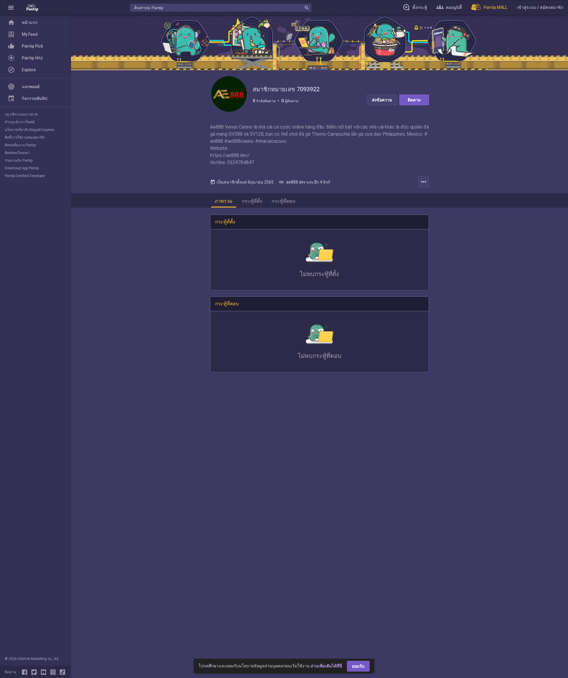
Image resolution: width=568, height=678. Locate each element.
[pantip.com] (32, 7)
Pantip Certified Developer (25, 176)
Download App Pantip (22, 168)
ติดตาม (414, 100)
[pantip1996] (44, 672)
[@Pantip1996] (35, 672)
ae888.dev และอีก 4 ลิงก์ (304, 182)
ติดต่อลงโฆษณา (17, 153)
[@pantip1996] (62, 672)
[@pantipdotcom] (54, 672)
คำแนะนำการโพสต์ (20, 122)
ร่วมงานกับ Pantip (19, 160)
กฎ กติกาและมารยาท (21, 114)
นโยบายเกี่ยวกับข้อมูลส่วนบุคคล (29, 130)
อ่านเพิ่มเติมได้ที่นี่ (326, 666)
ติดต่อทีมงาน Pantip (20, 145)
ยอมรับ (358, 666)
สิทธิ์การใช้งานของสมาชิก (25, 137)
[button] (11, 7)
